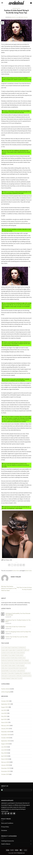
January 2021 (5, 728)
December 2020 (5, 731)
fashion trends (28, 570)
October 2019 (5, 774)
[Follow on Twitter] (8, 813)
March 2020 (4, 759)
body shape (7, 647)
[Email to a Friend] (18, 565)
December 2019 (5, 768)
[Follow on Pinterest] (14, 813)
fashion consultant (6, 657)
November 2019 (5, 771)
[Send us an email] (11, 813)
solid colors (19, 675)
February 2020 (5, 762)
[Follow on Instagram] (5, 813)
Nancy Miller (24, 17)
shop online (11, 673)
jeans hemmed (19, 663)
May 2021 (4, 716)
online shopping (20, 665)
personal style (23, 668)
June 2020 (4, 750)
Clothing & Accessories (7, 841)
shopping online (18, 673)
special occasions (27, 675)
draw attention (20, 652)
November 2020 (5, 734)
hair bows (12, 663)
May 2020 (4, 753)
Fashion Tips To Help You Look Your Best (16, 636)
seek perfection (20, 670)
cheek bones (14, 647)
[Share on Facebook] (12, 565)
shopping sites (26, 673)
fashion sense (22, 657)
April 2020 (4, 756)
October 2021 (5, 701)
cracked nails (19, 650)
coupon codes (12, 650)
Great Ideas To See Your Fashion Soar (15, 626)
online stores (5, 668)
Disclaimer (4, 830)
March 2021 (4, 722)
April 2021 (4, 719)
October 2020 (5, 737)
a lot (3, 647)
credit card (26, 650)
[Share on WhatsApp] (9, 565)
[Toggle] (31, 841)
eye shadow (12, 655)
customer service (6, 652)
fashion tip (4, 660)
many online (4, 665)
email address (5, 655)
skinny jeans (4, 675)
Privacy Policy (5, 826)
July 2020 (4, 747)
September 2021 (5, 704)
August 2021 (4, 707)
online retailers (12, 665)
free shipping (25, 660)
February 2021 (5, 725)
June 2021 (4, 713)
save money (13, 670)
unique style (14, 678)
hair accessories (5, 663)
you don (20, 678)
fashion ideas (14, 657)
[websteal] (16, 3)
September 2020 (5, 740)
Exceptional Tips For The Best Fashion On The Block (18, 620)
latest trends (27, 663)
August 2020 (4, 743)
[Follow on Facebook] (2, 813)
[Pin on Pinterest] (21, 565)
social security (12, 675)
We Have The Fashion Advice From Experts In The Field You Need (8, 588)
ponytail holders (5, 670)
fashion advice (19, 655)
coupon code (4, 650)
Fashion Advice (16, 8)
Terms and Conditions (7, 823)
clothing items (22, 647)
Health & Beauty (5, 844)
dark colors (13, 652)
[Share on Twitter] (15, 565)
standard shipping (6, 678)
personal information (13, 668)
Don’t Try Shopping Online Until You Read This (18, 631)
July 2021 (4, 710)
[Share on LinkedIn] (23, 565)
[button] (2, 3)
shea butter (4, 673)
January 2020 (5, 765)
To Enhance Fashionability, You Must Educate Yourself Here (17, 614)
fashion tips (10, 660)
